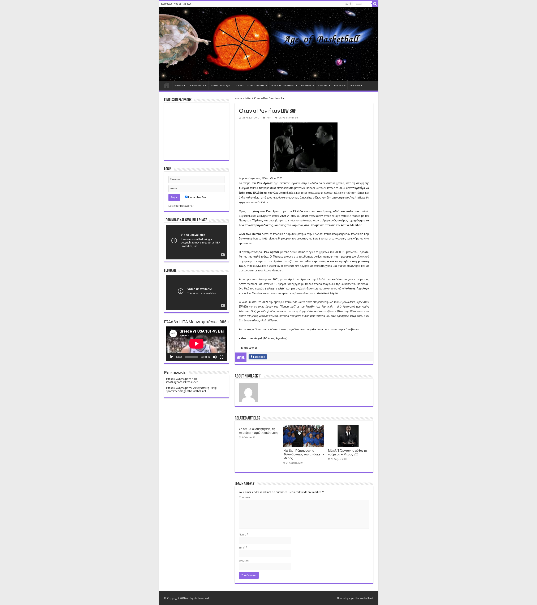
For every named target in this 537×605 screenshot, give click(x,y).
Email (243, 547)
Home (166, 85)
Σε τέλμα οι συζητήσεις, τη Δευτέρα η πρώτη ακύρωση (258, 431)
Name (243, 534)
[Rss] (346, 4)
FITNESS (179, 85)
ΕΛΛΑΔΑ (338, 85)
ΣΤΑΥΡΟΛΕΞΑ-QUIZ (221, 85)
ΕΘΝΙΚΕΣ (306, 85)
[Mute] (215, 357)
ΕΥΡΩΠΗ (322, 85)
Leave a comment (288, 117)
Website (244, 560)
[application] (196, 242)
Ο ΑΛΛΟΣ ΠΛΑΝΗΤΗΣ (283, 85)
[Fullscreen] (221, 357)
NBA (248, 98)
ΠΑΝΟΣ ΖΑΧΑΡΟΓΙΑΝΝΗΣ (250, 85)
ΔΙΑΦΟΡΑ (355, 85)
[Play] (171, 357)
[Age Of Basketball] (268, 44)
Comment (245, 497)
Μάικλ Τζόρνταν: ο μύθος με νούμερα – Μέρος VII (348, 452)
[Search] (375, 4)
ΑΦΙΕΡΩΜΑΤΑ (196, 85)
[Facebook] (350, 4)
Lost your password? (181, 205)
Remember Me (197, 197)
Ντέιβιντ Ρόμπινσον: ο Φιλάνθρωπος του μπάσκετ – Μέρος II (303, 454)
